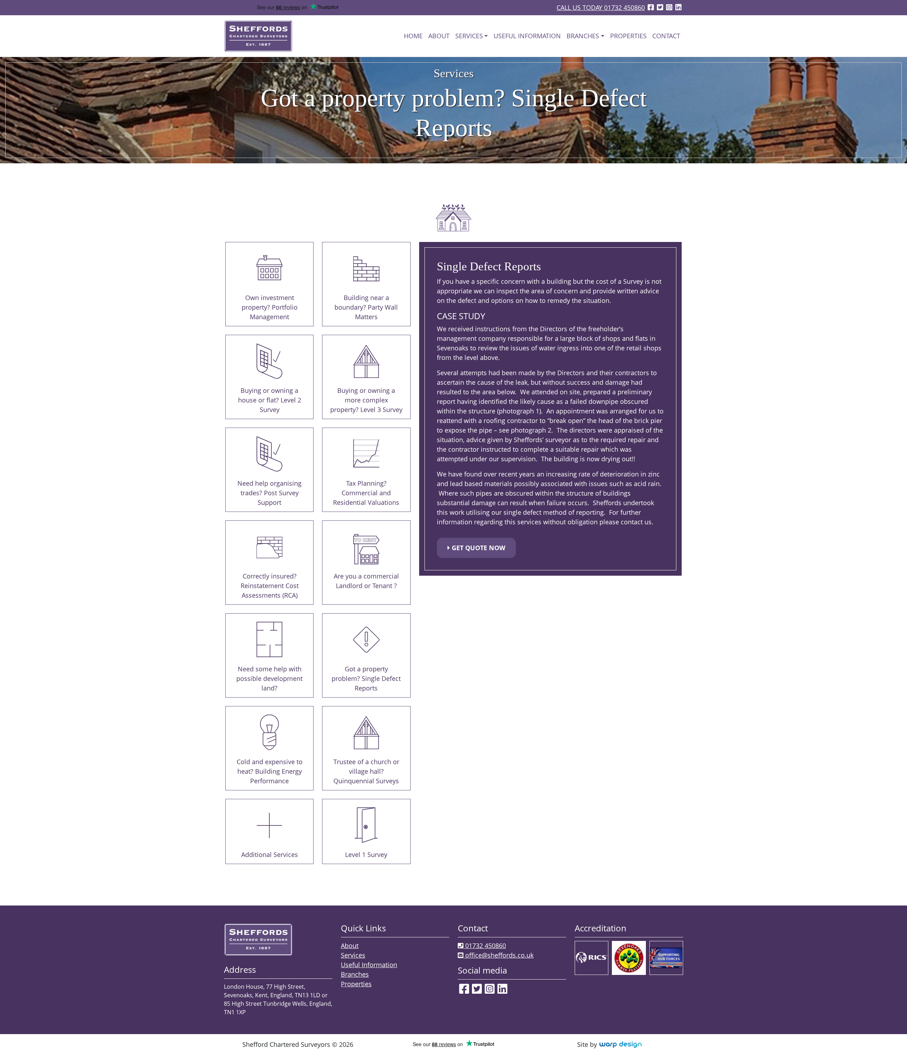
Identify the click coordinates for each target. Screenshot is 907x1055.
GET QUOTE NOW (477, 547)
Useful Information (527, 36)
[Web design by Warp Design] (620, 1044)
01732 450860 (484, 945)
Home (413, 36)
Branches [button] (583, 36)
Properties (628, 36)
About (439, 36)
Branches (355, 974)
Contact (666, 36)
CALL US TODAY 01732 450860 (601, 7)
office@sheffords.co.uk (498, 955)
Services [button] (469, 36)
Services (353, 955)
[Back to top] (887, 1037)
